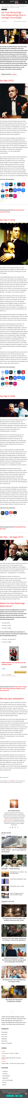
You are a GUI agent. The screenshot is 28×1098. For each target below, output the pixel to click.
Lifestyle (6, 6)
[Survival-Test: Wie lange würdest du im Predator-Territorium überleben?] (14, 930)
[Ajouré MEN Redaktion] (14, 804)
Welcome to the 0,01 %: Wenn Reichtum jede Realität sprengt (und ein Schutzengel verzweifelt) (14, 960)
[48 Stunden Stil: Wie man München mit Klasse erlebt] (14, 972)
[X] (21, 25)
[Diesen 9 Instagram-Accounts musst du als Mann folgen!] (5, 895)
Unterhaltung (12, 6)
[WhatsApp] (15, 25)
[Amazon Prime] (14, 668)
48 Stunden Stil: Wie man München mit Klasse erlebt (14, 980)
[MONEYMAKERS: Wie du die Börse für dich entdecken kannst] (14, 653)
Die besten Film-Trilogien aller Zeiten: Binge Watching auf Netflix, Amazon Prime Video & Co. (13, 688)
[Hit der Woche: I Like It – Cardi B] (5, 888)
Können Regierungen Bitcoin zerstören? (11, 1057)
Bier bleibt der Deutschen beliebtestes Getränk (14, 1000)
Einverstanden (10, 1095)
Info (21, 1095)
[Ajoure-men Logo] (14, 2)
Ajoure (2, 6)
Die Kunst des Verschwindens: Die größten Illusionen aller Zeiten (14, 919)
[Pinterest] (25, 25)
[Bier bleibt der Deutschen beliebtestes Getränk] (14, 992)
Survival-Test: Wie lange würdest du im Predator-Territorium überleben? (14, 939)
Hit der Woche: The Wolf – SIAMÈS (9, 1053)
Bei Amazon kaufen (21, 672)
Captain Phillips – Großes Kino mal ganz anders (12, 1063)
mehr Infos (9, 674)
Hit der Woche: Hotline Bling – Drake (18, 879)
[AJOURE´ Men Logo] (14, 1011)
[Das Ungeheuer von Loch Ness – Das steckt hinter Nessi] (5, 874)
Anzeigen (14, 74)
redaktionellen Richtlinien (9, 820)
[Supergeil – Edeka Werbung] (14, 861)
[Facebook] (18, 25)
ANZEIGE (3, 1059)
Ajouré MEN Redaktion (14, 810)
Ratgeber (3, 1055)
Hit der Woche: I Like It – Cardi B (17, 886)
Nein (17, 1095)
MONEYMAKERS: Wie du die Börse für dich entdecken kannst (14, 663)
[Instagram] (12, 827)
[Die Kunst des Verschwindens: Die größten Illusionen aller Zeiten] (14, 910)
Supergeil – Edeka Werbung (10, 869)
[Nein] (26, 1093)
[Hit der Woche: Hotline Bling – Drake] (5, 881)
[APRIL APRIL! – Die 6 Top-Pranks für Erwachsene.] (14, 842)
